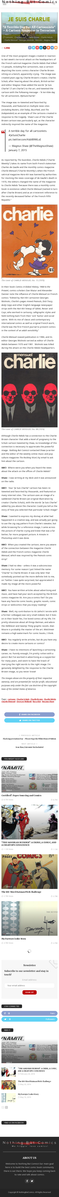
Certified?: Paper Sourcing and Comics (21, 795)
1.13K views (8, 849)
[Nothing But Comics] (29, 2)
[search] (54, 3)
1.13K (55, 849)
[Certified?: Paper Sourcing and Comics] (29, 778)
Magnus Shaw (49, 40)
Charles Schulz (20, 37)
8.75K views (8, 799)
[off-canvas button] (4, 3)
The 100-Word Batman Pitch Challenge (21, 892)
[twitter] (29, 1019)
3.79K (55, 896)
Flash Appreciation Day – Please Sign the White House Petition (29, 739)
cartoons (9, 37)
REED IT (9, 23)
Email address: (29, 979)
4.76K (55, 943)
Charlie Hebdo (47, 37)
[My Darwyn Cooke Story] (29, 918)
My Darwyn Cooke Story (13, 938)
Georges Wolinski (26, 40)
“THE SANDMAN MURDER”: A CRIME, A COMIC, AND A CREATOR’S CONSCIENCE (28, 843)
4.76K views (8, 943)
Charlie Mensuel (11, 40)
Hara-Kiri (38, 40)
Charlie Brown (33, 37)
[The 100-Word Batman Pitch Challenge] (29, 871)
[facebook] (29, 1013)
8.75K (55, 800)
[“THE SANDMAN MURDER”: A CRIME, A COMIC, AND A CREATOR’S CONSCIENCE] (29, 822)
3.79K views (8, 896)
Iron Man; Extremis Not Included (29, 747)
